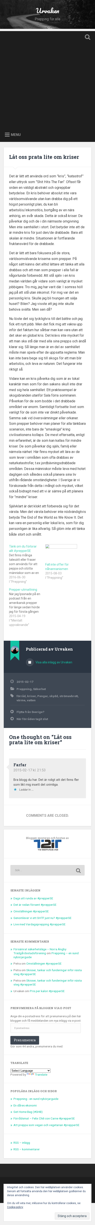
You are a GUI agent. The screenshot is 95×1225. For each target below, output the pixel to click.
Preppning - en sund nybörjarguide (35, 1099)
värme (21, 700)
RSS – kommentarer (26, 1149)
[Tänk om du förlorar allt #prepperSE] (27, 564)
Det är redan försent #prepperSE (34, 904)
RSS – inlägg (21, 1142)
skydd (53, 696)
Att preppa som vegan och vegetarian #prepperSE (46, 1125)
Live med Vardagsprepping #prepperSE (39, 924)
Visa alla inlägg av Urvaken (53, 662)
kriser (31, 696)
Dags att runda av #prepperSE (33, 898)
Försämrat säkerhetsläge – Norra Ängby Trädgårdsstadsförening (39, 951)
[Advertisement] (47, 78)
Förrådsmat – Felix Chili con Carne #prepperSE (44, 1118)
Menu (16, 134)
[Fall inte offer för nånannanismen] (61, 553)
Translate (41, 1074)
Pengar (42, 696)
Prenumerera (25, 1040)
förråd (21, 696)
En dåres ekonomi (25, 1105)
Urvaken (47, 10)
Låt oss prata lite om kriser (44, 156)
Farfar (19, 764)
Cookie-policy (15, 1207)
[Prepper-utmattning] (27, 607)
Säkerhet (39, 689)
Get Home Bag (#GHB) (28, 1112)
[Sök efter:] (47, 870)
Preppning (24, 689)
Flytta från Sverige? (30, 712)
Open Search (86, 37)
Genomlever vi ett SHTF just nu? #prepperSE (42, 918)
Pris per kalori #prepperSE (47, 991)
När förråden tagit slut (32, 719)
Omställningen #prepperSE (31, 911)
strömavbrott (68, 696)
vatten (31, 700)
